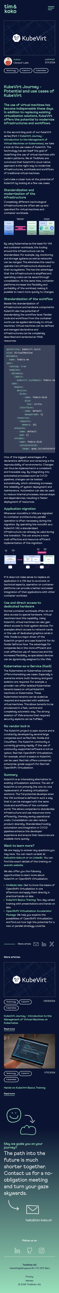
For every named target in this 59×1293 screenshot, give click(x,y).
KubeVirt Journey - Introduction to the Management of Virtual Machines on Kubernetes (25, 140)
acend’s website (13, 865)
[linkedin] (17, 1250)
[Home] (10, 8)
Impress (29, 1281)
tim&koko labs (14, 885)
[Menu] (51, 8)
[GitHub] (29, 1250)
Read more (9, 1029)
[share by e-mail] (36, 944)
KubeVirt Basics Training (21, 900)
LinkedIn (38, 857)
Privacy (29, 1277)
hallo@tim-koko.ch (14, 857)
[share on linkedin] (44, 944)
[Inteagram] (42, 1250)
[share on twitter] (52, 944)
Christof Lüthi (21, 63)
